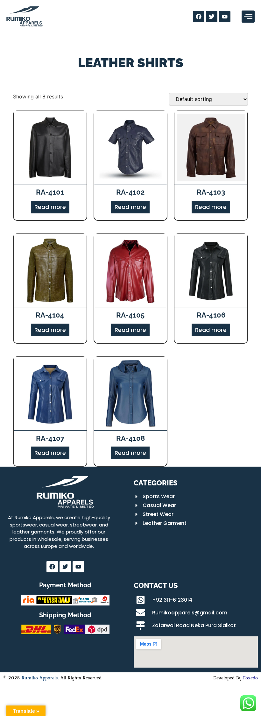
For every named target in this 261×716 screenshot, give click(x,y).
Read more (50, 207)
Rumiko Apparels (40, 677)
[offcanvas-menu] (248, 17)
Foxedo (250, 677)
